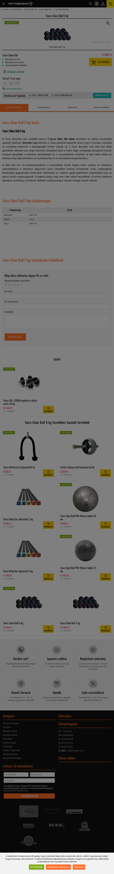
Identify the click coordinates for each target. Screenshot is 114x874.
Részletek (79, 867)
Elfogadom (36, 867)
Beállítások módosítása (58, 867)
